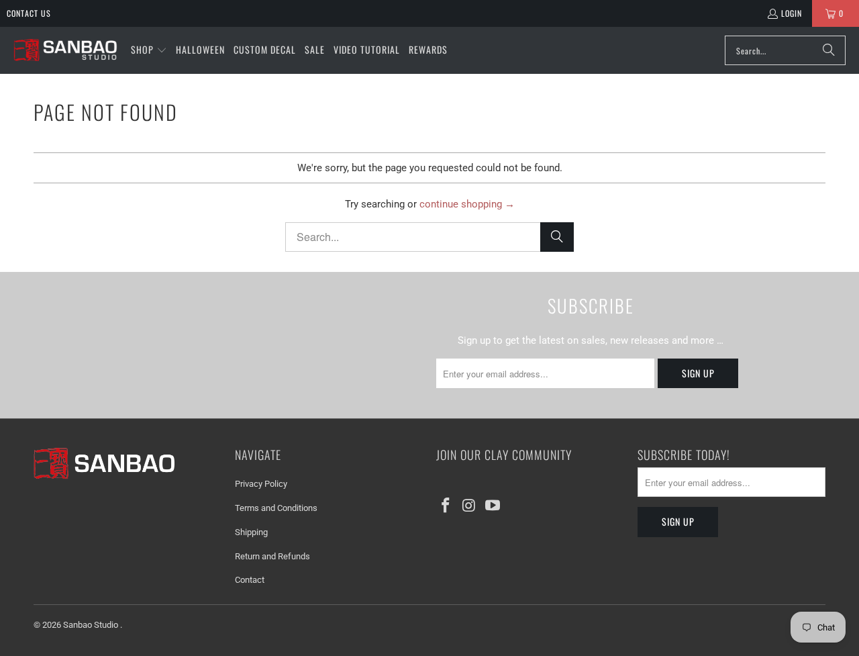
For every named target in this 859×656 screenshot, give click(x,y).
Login (791, 13)
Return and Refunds (272, 556)
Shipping (251, 532)
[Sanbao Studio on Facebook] (446, 506)
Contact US (29, 13)
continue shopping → (467, 204)
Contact (249, 580)
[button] (149, 50)
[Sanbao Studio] (65, 50)
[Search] (829, 50)
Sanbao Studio (91, 625)
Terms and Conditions (276, 508)
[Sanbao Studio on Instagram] (470, 506)
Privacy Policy (261, 484)
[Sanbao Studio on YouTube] (493, 506)
